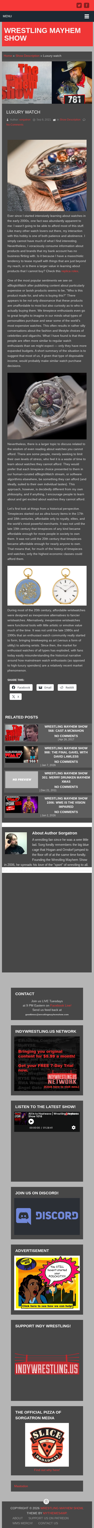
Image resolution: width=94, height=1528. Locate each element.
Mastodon (21, 1486)
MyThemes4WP (54, 1513)
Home (8, 55)
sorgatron (25, 119)
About (17, 1518)
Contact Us (48, 1523)
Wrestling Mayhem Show (42, 34)
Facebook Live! (60, 1005)
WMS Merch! (22, 1523)
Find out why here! (47, 1470)
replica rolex (69, 271)
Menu (7, 16)
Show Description (28, 55)
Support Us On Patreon (48, 1518)
